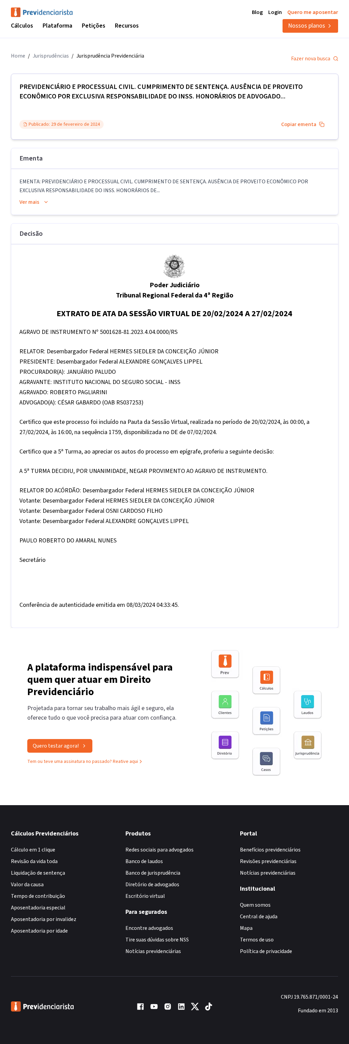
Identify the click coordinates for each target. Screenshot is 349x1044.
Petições (93, 25)
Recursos (127, 25)
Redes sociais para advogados (159, 850)
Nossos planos (306, 25)
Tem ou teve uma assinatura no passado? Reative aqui (82, 761)
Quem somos (255, 905)
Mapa (246, 928)
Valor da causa (27, 884)
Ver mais (29, 202)
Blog (257, 12)
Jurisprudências (51, 56)
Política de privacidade (266, 951)
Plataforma (57, 25)
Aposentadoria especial (38, 908)
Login (275, 12)
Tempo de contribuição (38, 896)
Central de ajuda (258, 917)
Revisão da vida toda (34, 861)
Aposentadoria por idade (39, 931)
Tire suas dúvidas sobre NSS (157, 940)
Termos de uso (257, 940)
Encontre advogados (149, 928)
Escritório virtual (145, 896)
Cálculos (22, 25)
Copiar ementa (298, 124)
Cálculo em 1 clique (33, 850)
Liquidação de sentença (38, 873)
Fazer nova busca (310, 58)
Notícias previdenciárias (153, 951)
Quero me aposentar (312, 12)
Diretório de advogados (152, 884)
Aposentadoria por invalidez (43, 919)
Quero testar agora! (56, 746)
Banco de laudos (144, 861)
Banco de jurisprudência (152, 873)
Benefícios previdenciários (270, 850)
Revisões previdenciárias (268, 861)
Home (18, 56)
